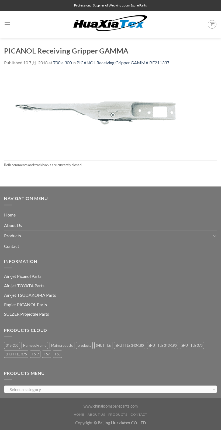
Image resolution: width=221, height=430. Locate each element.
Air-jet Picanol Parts (23, 276)
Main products (62, 345)
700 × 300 (62, 62)
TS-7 (35, 354)
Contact (11, 246)
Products (12, 235)
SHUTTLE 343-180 (130, 345)
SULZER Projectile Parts (26, 313)
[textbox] (111, 389)
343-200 (12, 345)
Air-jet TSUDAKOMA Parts (30, 295)
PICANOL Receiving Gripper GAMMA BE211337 (123, 62)
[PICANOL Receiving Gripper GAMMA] (98, 112)
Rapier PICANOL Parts (25, 304)
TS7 (47, 354)
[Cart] (212, 24)
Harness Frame (34, 345)
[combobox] (110, 389)
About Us (13, 225)
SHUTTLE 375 (16, 354)
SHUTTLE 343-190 (163, 345)
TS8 (57, 354)
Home (10, 214)
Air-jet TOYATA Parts (24, 285)
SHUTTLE (103, 345)
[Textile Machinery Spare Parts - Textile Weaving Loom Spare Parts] (110, 24)
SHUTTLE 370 (191, 345)
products (84, 345)
